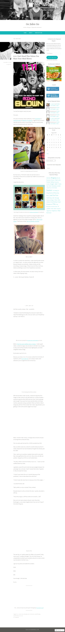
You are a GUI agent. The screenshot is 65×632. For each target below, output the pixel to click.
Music (56, 200)
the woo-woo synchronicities (32, 340)
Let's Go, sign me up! (52, 57)
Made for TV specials (27, 120)
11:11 (17, 614)
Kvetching (49, 198)
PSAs (54, 204)
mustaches (37, 118)
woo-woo (21, 615)
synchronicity (16, 615)
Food (50, 186)
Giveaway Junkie (56, 186)
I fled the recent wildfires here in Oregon (26, 344)
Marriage (57, 198)
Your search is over (39, 607)
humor (49, 190)
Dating (52, 182)
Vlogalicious (54, 210)
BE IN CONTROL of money (33, 221)
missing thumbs (17, 120)
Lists (53, 198)
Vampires (59, 208)
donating (25, 614)
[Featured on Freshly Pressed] (52, 90)
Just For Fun (53, 195)
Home (25, 32)
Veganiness (49, 210)
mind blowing (37, 614)
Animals (49, 178)
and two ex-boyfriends (34, 212)
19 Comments (16, 617)
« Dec (47, 153)
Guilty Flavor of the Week (52, 187)
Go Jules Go (32, 24)
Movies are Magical (50, 200)
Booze (52, 180)
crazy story (21, 614)
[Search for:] (54, 168)
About (30, 32)
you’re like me (24, 358)
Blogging (53, 178)
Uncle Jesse (53, 208)
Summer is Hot (54, 206)
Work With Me (38, 32)
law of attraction (31, 614)
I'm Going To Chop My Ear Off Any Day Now (52, 193)
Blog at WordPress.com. (32, 629)
